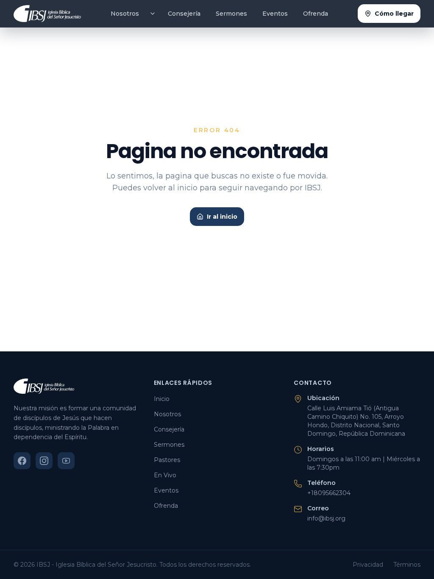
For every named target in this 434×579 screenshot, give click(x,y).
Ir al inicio (222, 216)
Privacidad (368, 564)
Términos (406, 564)
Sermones (231, 13)
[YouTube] (66, 460)
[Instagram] (44, 460)
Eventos (275, 13)
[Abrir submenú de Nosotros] (152, 13)
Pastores (167, 460)
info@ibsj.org (326, 518)
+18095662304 (329, 493)
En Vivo (165, 475)
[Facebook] (22, 460)
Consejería (184, 13)
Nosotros (125, 13)
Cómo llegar (394, 13)
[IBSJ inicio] (47, 13)
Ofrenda (315, 13)
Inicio (162, 399)
